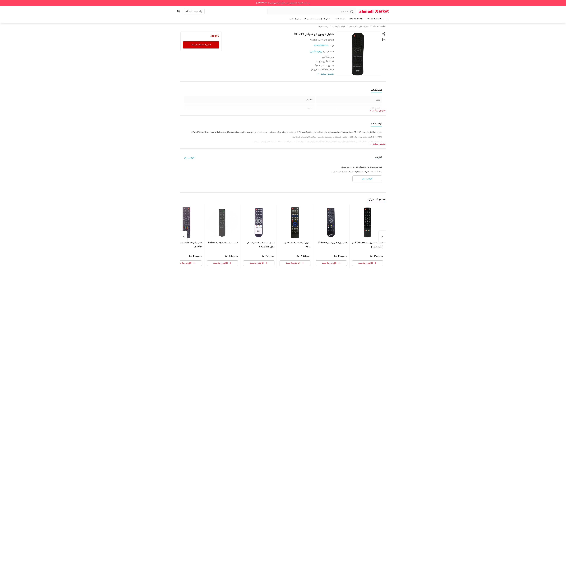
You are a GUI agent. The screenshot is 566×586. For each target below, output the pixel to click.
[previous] (382, 236)
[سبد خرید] (178, 11)
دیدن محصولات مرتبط (201, 44)
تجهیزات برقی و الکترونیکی (359, 26)
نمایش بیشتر (379, 110)
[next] (183, 236)
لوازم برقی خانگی (338, 26)
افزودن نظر (189, 157)
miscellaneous (321, 45)
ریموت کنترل (323, 26)
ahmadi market (379, 26)
